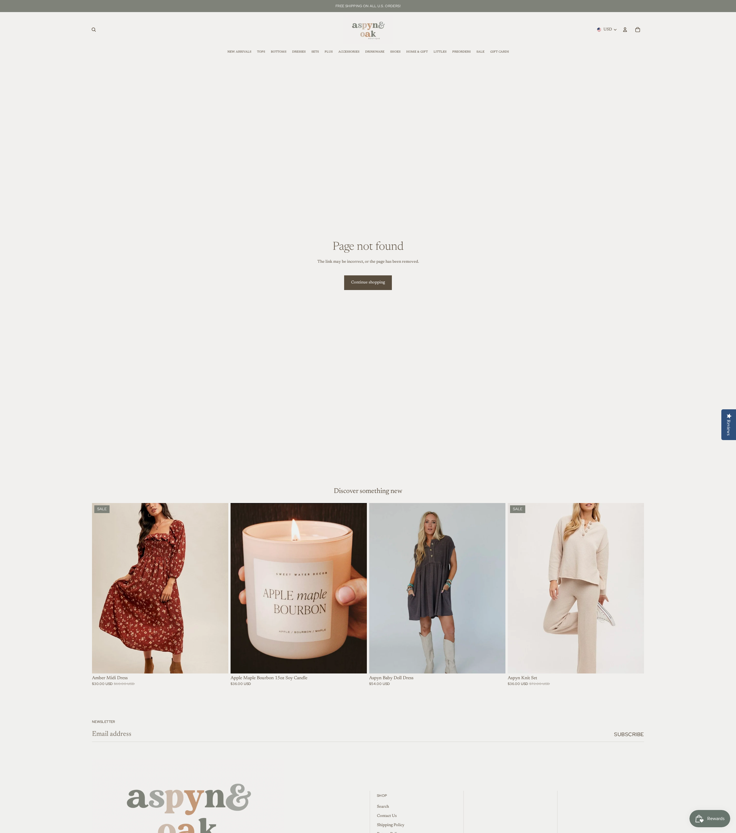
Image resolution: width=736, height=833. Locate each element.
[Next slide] (219, 588)
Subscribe (629, 734)
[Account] (625, 29)
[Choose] (219, 664)
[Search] (93, 29)
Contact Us (387, 816)
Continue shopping (368, 283)
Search (383, 807)
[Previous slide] (100, 588)
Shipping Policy (391, 825)
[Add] (358, 664)
